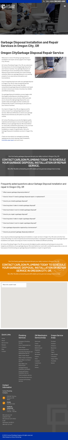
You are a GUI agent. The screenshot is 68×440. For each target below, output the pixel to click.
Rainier (53, 363)
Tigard (52, 352)
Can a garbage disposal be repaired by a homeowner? (20, 227)
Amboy (37, 367)
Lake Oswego (54, 354)
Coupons (4, 347)
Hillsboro (53, 345)
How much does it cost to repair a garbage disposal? (19, 223)
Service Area (5, 342)
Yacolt (36, 365)
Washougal (37, 345)
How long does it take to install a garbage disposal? (19, 205)
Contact (4, 351)
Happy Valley (54, 358)
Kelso (36, 358)
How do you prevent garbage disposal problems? (18, 232)
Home (3, 338)
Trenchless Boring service (25, 377)
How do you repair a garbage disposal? (15, 214)
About (3, 340)
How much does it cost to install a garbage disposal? (19, 210)
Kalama (37, 356)
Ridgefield (37, 350)
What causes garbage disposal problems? (16, 192)
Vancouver (37, 341)
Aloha (52, 350)
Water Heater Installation (25, 357)
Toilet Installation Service (25, 375)
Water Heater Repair (24, 355)
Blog (3, 349)
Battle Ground (38, 348)
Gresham (53, 343)
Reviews (4, 345)
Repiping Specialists (24, 349)
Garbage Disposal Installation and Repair (24, 368)
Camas (36, 343)
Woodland (37, 354)
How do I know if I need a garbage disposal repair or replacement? (24, 196)
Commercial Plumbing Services (24, 380)
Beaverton (53, 348)
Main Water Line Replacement (23, 364)
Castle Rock (38, 363)
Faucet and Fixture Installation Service (23, 372)
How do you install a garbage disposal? (15, 201)
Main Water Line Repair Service (25, 360)
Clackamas (54, 356)
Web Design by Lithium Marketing (11, 437)
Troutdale (53, 361)
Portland (53, 341)
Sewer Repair (22, 347)
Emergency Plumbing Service (24, 342)
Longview (37, 361)
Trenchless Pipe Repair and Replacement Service (26, 352)
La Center (37, 352)
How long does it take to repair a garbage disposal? (19, 219)
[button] (64, 6)
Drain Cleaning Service (24, 345)
